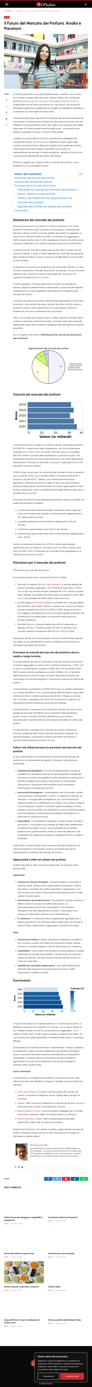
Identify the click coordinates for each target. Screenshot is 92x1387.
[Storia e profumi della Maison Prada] (68, 1305)
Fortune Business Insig (28, 1119)
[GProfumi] (46, 4)
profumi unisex (42, 277)
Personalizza (48, 1376)
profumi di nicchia (67, 101)
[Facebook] (6, 100)
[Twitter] (6, 106)
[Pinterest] (6, 112)
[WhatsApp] (6, 124)
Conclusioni (21, 210)
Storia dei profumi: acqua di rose (19, 1253)
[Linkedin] (22, 1167)
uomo (36, 101)
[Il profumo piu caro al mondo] (68, 1239)
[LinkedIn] (6, 118)
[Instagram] (19, 1167)
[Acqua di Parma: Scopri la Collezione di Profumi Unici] (24, 1305)
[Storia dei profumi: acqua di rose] (24, 1239)
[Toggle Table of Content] (79, 174)
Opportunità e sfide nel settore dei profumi (45, 206)
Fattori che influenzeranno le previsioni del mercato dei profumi (45, 200)
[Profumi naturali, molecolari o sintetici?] (24, 1272)
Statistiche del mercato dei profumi (34, 177)
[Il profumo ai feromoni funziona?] (68, 1203)
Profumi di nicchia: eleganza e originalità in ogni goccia (23, 1218)
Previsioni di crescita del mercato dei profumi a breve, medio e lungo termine (48, 191)
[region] (60, 1367)
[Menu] (6, 4)
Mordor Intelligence (45, 602)
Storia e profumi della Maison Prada (64, 1320)
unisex (45, 101)
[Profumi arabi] (68, 1272)
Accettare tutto (72, 1376)
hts (40, 1119)
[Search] (85, 4)
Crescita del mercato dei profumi (33, 181)
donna (27, 101)
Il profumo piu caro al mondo (61, 1253)
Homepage (19, 11)
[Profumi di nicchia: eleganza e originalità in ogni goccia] (24, 1203)
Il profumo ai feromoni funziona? (63, 1217)
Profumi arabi (54, 1286)
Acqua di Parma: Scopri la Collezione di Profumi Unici (22, 1321)
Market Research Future (29, 1111)
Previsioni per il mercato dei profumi (35, 185)
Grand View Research (50, 584)
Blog (7, 17)
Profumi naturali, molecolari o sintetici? (21, 1286)
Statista (30, 624)
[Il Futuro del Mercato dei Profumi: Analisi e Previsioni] (46, 61)
